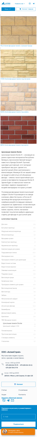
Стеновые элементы (8, 337)
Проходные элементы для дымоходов (13, 260)
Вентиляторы (5, 292)
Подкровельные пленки (9, 252)
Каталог (20, 384)
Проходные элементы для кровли (12, 284)
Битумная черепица (8, 228)
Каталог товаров (27, 9)
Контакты (22, 395)
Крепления (5, 316)
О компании (23, 390)
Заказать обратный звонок (11, 398)
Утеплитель (5, 341)
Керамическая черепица (9, 245)
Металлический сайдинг (9, 299)
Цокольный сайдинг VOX (11, 326)
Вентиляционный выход (9, 288)
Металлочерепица (7, 235)
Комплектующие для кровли (10, 249)
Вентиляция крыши (7, 277)
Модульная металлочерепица (11, 231)
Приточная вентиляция (8, 334)
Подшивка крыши (7, 274)
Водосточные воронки (8, 267)
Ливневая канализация (8, 270)
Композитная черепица (9, 242)
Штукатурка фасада (8, 306)
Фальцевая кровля (7, 238)
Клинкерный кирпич (8, 302)
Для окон (4, 224)
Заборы (3, 295)
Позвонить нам (19, 3)
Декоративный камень (8, 313)
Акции (3, 395)
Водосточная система (8, 263)
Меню (6, 9)
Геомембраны (5, 309)
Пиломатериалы (6, 330)
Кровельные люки (7, 281)
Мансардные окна (7, 256)
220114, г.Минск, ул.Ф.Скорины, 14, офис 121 (18, 376)
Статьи (4, 390)
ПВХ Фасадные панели (8, 320)
